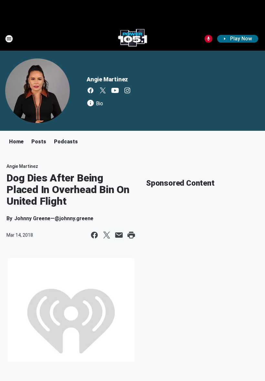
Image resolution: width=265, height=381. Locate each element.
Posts (38, 142)
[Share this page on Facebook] (94, 235)
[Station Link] (132, 38)
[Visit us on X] (103, 90)
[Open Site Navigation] (9, 39)
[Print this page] (131, 235)
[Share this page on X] (106, 235)
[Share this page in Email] (118, 235)
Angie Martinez (107, 79)
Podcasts (66, 142)
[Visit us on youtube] (115, 90)
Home (16, 142)
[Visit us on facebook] (90, 90)
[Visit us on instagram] (127, 90)
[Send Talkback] (208, 39)
